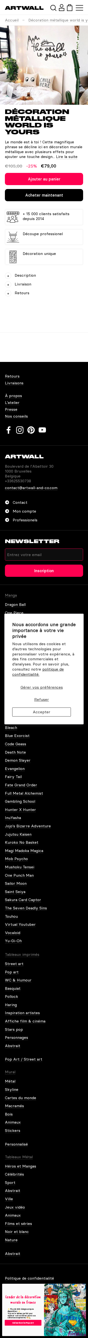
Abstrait (12, 1045)
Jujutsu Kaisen (18, 834)
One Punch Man (19, 875)
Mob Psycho (16, 858)
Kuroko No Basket (21, 842)
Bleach (11, 727)
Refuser (41, 699)
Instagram (19, 430)
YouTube (42, 430)
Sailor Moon (16, 883)
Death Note (15, 752)
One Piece (14, 612)
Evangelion (15, 768)
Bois (9, 1114)
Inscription (44, 570)
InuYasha (13, 817)
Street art (14, 963)
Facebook (8, 430)
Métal (10, 1081)
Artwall (24, 8)
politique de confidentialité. (38, 672)
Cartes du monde (20, 1097)
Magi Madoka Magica (24, 850)
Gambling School (20, 801)
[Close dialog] (82, 1287)
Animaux (13, 1122)
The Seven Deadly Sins (26, 908)
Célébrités (14, 1174)
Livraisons (14, 382)
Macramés (14, 1105)
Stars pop (14, 1029)
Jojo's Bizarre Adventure (28, 825)
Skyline (11, 1089)
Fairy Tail (13, 776)
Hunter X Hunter (20, 809)
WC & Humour (18, 980)
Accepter (41, 711)
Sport (10, 1182)
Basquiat (13, 988)
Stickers (12, 1130)
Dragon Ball (15, 604)
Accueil (12, 20)
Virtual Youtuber (20, 924)
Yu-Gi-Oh (13, 940)
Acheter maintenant (44, 195)
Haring (11, 1004)
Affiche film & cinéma (25, 1021)
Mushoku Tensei (19, 866)
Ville (9, 1198)
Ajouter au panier (44, 179)
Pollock (11, 996)
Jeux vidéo (15, 1207)
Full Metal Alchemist (24, 793)
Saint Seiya (15, 891)
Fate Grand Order (21, 784)
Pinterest (31, 430)
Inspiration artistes (22, 1012)
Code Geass (15, 743)
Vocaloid (12, 932)
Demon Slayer (18, 760)
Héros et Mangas (20, 1166)
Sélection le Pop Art (23, 1322)
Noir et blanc (17, 1231)
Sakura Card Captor (23, 899)
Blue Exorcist (17, 735)
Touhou (11, 916)
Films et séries (18, 1223)
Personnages (16, 1037)
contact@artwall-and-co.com (31, 487)
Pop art (12, 971)
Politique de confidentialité (29, 1278)
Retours (12, 376)
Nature (11, 1239)
